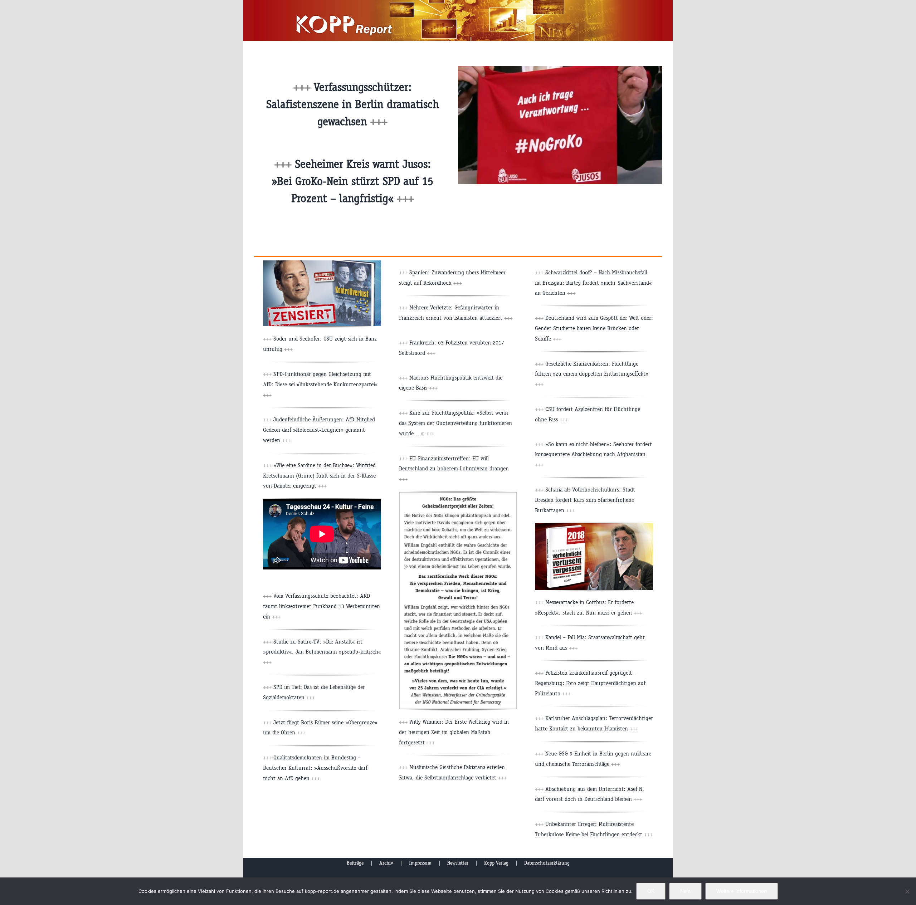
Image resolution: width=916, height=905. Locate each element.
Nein (685, 891)
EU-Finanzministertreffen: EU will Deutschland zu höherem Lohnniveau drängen (454, 469)
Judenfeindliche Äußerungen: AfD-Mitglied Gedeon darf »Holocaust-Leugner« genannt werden (319, 430)
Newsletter (457, 863)
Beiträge (355, 863)
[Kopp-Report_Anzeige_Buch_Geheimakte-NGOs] (458, 494)
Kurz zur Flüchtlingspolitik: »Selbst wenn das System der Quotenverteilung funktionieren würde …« (455, 423)
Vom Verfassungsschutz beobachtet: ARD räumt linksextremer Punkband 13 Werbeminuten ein (321, 606)
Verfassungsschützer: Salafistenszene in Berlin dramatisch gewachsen (352, 104)
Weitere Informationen (741, 891)
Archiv (386, 863)
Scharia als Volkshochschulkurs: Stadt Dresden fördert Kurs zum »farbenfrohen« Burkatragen (585, 500)
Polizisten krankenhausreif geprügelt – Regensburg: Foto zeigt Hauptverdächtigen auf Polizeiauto (590, 683)
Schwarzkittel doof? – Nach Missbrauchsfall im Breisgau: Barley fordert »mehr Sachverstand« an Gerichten (593, 283)
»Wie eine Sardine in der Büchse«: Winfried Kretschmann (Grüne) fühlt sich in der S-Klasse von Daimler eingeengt (319, 475)
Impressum (420, 863)
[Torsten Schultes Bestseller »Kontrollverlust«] (322, 263)
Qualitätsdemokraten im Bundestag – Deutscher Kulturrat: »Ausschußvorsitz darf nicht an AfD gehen (315, 768)
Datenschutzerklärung (547, 863)
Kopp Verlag (496, 863)
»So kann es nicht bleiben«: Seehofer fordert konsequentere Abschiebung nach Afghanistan (593, 454)
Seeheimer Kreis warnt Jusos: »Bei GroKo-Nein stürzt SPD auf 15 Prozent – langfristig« (352, 181)
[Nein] (907, 891)
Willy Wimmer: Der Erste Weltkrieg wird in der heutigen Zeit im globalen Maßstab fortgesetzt (454, 732)
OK (650, 891)
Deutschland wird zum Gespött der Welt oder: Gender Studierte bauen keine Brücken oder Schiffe (594, 328)
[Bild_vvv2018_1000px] (594, 525)
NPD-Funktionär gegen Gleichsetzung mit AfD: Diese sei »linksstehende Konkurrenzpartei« (320, 384)
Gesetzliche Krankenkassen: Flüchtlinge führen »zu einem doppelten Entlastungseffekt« (591, 374)
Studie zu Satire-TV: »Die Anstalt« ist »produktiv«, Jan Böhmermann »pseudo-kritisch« (322, 652)
